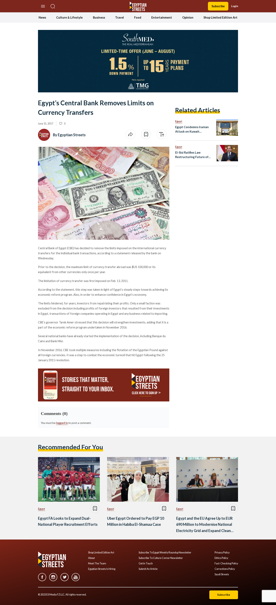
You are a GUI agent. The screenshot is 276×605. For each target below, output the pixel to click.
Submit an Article (148, 569)
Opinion (187, 17)
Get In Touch (146, 563)
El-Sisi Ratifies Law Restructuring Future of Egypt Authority (192, 155)
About (91, 558)
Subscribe (218, 6)
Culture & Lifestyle (69, 17)
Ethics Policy (221, 558)
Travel (119, 17)
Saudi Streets (222, 574)
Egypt (178, 121)
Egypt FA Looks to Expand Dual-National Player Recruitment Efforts (68, 521)
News (42, 17)
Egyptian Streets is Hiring (101, 569)
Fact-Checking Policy (226, 563)
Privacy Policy (222, 552)
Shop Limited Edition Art (220, 17)
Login (234, 6)
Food (137, 17)
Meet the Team (97, 563)
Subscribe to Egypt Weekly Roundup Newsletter (165, 552)
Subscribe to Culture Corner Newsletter (161, 558)
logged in (62, 422)
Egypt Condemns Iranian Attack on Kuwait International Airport (192, 129)
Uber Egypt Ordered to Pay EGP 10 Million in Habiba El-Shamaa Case (135, 521)
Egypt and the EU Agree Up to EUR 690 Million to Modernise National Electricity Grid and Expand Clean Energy (204, 525)
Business (99, 17)
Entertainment (161, 17)
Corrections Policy (225, 569)
